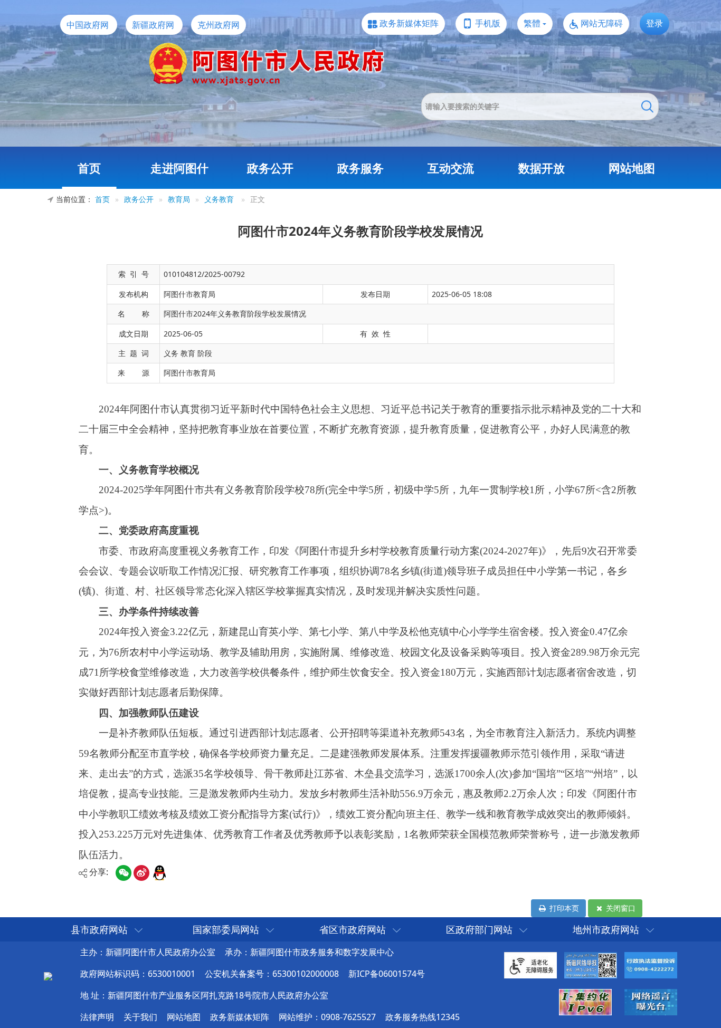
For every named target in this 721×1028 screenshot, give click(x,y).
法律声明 (97, 1017)
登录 (654, 23)
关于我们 (140, 1017)
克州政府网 (218, 25)
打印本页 (563, 908)
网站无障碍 (602, 23)
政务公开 (270, 168)
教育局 (179, 199)
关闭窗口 (619, 908)
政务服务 (360, 168)
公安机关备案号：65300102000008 (272, 973)
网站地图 (632, 168)
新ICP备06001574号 (386, 973)
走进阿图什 (179, 168)
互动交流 (451, 168)
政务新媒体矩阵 (409, 23)
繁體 (532, 23)
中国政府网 (88, 25)
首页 (89, 168)
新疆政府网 (153, 25)
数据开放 (541, 168)
